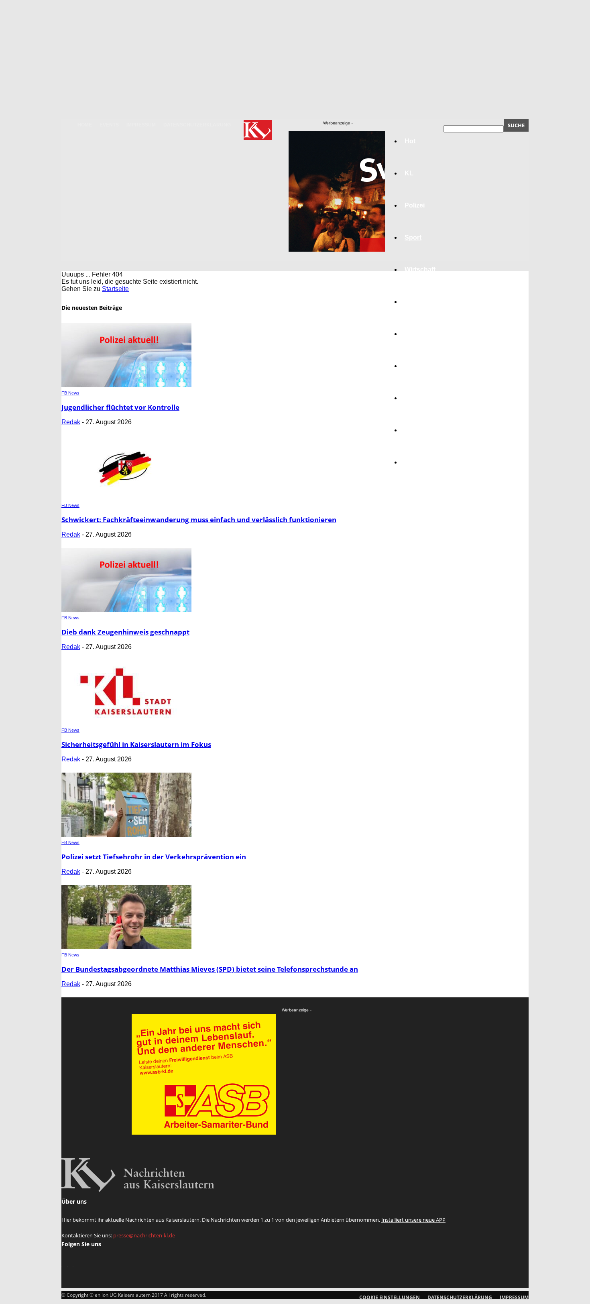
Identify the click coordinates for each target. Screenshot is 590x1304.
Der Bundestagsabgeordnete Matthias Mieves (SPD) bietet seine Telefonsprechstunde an (209, 969)
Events (109, 125)
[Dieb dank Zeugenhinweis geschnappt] (126, 609)
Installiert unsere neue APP (413, 1219)
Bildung (417, 333)
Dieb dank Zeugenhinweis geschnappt (125, 632)
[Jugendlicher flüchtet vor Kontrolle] (126, 385)
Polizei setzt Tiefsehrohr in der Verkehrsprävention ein (153, 856)
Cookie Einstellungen (389, 1297)
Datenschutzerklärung (197, 125)
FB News (70, 393)
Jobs (412, 301)
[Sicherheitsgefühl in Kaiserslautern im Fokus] (126, 722)
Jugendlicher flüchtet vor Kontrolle (120, 407)
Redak (70, 422)
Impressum (141, 125)
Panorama (420, 462)
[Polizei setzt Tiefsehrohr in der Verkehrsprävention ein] (126, 834)
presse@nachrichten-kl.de (144, 1235)
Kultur (414, 430)
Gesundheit (422, 398)
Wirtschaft (420, 269)
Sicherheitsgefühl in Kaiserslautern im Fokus (136, 744)
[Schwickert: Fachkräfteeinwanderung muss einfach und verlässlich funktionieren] (126, 497)
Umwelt (416, 365)
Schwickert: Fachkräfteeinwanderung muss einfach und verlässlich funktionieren (198, 519)
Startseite (115, 288)
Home (84, 125)
